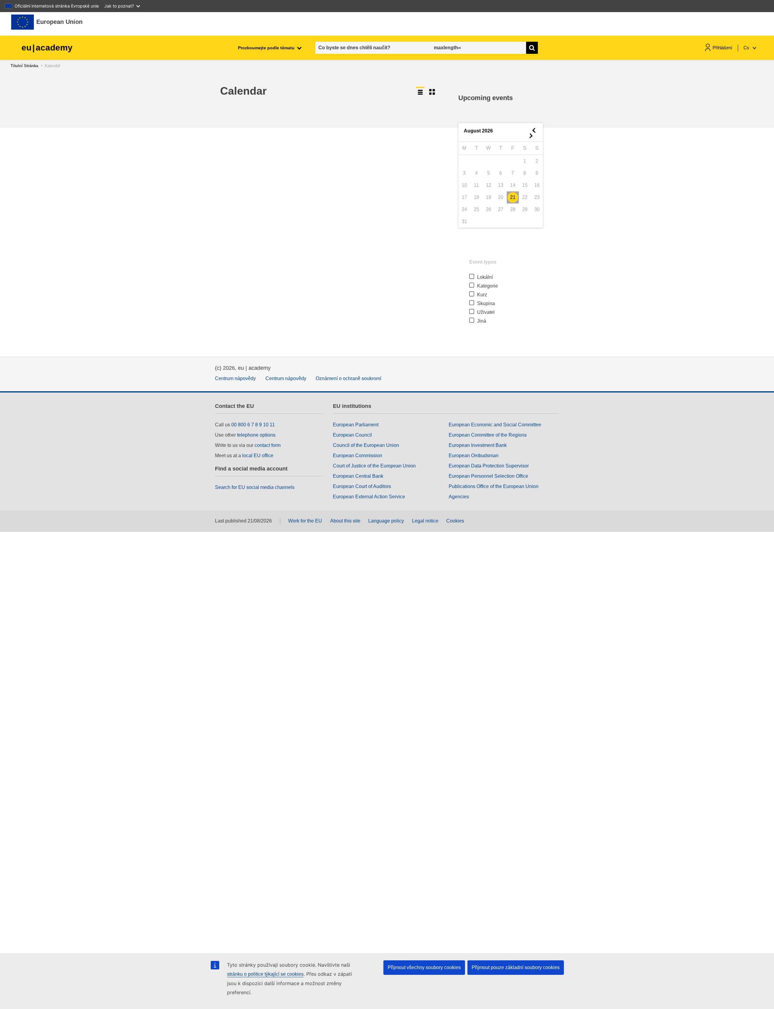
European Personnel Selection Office (488, 476)
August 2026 (478, 130)
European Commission (357, 455)
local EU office (257, 455)
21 (512, 197)
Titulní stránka (24, 65)
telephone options (256, 435)
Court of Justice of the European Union (374, 465)
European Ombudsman (474, 455)
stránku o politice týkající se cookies (265, 974)
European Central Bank (358, 476)
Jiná (481, 321)
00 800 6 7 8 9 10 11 (253, 424)
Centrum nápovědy (235, 378)
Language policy (386, 520)
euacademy (47, 47)
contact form (268, 445)
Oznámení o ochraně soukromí (348, 378)
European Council (352, 435)
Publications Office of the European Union (493, 486)
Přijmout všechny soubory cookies (424, 967)
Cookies (455, 520)
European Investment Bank (478, 445)
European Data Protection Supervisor (489, 465)
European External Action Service (369, 496)
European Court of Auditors (362, 486)
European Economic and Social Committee (495, 424)
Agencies (459, 496)
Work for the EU (305, 520)
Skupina (486, 303)
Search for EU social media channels (254, 487)
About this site (345, 520)
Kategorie (487, 285)
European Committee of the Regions (488, 435)
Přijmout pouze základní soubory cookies (516, 967)
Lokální (485, 277)
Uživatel (486, 312)
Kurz (482, 294)
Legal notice (425, 520)
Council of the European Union (366, 445)
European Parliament (356, 424)
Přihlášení (722, 47)
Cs (746, 47)
